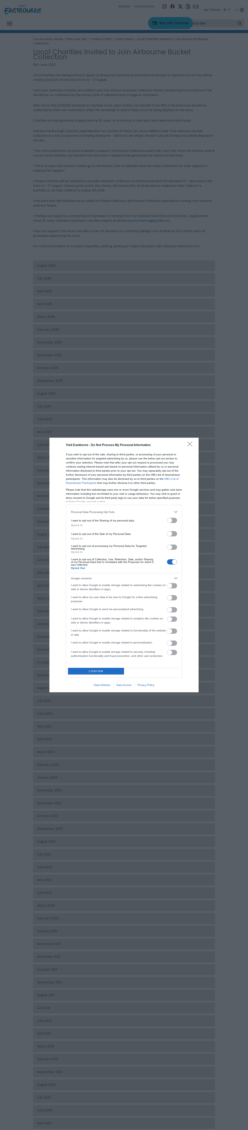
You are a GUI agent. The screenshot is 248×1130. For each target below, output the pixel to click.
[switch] (172, 520)
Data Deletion (102, 684)
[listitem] (124, 512)
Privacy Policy (146, 684)
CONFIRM (96, 671)
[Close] (191, 445)
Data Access (124, 684)
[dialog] (124, 565)
